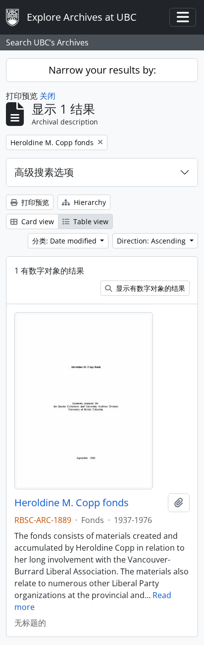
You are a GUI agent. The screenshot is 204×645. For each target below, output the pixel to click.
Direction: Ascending (152, 240)
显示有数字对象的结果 (149, 288)
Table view (89, 221)
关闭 (47, 95)
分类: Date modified (65, 240)
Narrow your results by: (102, 70)
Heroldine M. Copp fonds (71, 503)
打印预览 (34, 202)
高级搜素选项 (44, 172)
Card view (36, 221)
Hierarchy (89, 202)
